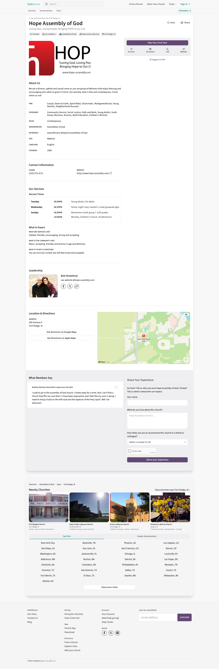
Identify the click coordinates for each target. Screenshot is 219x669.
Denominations (46, 10)
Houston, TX (48, 570)
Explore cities (71, 646)
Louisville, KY (171, 553)
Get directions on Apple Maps (61, 338)
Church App (70, 628)
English (50, 144)
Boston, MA (89, 559)
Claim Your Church (156, 4)
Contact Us (32, 618)
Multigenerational (103, 103)
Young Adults (103, 112)
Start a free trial (72, 618)
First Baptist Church (37, 524)
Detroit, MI (130, 559)
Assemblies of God (69, 34)
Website (183, 51)
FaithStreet (33, 4)
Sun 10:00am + (50, 34)
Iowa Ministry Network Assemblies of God (67, 133)
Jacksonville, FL (89, 553)
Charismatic (87, 103)
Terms (53, 661)
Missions (58, 115)
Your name (132, 397)
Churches (32, 10)
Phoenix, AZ (130, 542)
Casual (50, 103)
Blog (29, 622)
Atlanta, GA (47, 581)
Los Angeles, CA (171, 542)
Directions (150, 51)
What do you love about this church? (144, 409)
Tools (171, 4)
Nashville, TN (89, 542)
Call (167, 51)
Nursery (67, 115)
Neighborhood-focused (67, 106)
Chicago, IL (130, 553)
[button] (116, 387)
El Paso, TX (89, 575)
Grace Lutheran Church (119, 524)
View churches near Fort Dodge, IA (172, 489)
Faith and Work (89, 112)
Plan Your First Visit (157, 42)
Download (69, 632)
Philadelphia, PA (130, 564)
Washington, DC (48, 553)
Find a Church (136, 4)
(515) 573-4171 (36, 173)
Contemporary (54, 121)
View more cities (109, 587)
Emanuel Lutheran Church (161, 524)
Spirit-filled (75, 103)
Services (131, 51)
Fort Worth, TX (48, 575)
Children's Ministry (98, 115)
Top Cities (67, 536)
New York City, (48, 542)
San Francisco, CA (130, 548)
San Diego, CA (48, 548)
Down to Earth (62, 103)
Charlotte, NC (48, 564)
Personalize (185, 10)
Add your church (72, 650)
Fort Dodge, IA (109, 34)
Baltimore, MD (48, 559)
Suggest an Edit (158, 59)
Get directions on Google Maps (62, 332)
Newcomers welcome (90, 34)
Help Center (107, 622)
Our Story (32, 614)
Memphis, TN (171, 564)
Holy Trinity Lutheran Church (81, 524)
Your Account (108, 614)
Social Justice (74, 112)
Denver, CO (171, 548)
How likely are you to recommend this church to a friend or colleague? (155, 434)
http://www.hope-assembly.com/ (93, 173)
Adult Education (80, 115)
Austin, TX (171, 570)
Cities (58, 10)
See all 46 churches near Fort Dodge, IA (45, 18)
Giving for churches (74, 614)
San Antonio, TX (89, 570)
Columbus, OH (89, 564)
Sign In (183, 4)
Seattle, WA (130, 575)
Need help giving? (110, 618)
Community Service (56, 112)
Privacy (47, 661)
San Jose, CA (89, 548)
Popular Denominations (146, 536)
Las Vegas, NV (171, 559)
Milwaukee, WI (171, 575)
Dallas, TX (130, 570)
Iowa (59, 484)
